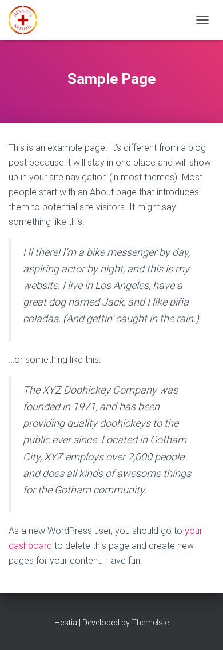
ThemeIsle (150, 622)
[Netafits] (27, 20)
